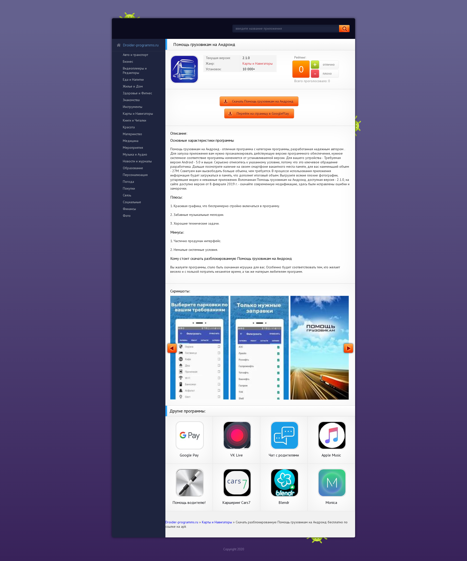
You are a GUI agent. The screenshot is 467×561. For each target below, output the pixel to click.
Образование (133, 168)
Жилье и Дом (133, 86)
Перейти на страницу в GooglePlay (263, 113)
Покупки (129, 188)
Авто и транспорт (135, 55)
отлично (324, 65)
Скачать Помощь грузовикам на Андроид (262, 101)
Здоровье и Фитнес (137, 93)
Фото (127, 215)
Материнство (132, 134)
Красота (129, 127)
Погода (128, 181)
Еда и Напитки (133, 79)
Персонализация (135, 175)
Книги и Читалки (134, 120)
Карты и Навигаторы (138, 113)
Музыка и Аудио (135, 154)
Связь (127, 195)
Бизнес (128, 61)
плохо (323, 74)
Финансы (129, 209)
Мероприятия (133, 147)
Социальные (132, 202)
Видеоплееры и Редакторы (135, 70)
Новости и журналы (137, 161)
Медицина (130, 141)
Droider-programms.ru (141, 45)
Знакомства (131, 100)
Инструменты (132, 107)
